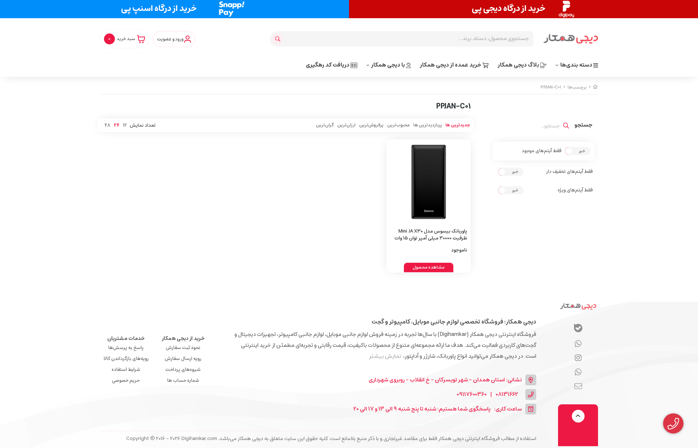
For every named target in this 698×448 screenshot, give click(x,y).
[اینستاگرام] (578, 372)
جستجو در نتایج (583, 126)
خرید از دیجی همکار (183, 338)
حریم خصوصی (126, 380)
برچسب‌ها (577, 87)
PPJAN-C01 (551, 87)
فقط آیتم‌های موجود (541, 151)
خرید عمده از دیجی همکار (451, 65)
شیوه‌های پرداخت (183, 369)
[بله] (578, 329)
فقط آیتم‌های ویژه (575, 190)
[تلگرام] (578, 358)
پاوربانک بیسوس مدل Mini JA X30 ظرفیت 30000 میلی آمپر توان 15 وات (430, 235)
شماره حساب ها (183, 380)
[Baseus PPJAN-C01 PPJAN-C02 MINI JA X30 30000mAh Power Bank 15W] (428, 181)
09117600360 (472, 394)
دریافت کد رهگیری (328, 65)
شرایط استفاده (126, 369)
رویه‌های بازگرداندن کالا (126, 358)
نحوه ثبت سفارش (183, 348)
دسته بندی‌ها (576, 65)
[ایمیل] (578, 386)
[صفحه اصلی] (595, 87)
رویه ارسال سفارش (183, 358)
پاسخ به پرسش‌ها (126, 348)
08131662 (507, 394)
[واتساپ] (578, 344)
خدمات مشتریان (126, 338)
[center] (279, 39)
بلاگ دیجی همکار (519, 65)
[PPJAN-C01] (578, 306)
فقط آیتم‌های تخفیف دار (569, 172)
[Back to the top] (578, 416)
